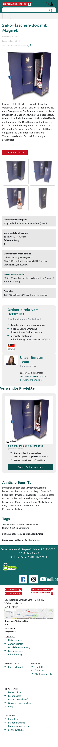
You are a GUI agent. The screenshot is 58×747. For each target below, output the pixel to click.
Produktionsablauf (18, 699)
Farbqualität (14, 695)
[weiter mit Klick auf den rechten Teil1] (29, 75)
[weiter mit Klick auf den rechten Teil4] (42, 198)
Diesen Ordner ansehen (30, 466)
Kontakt (39, 666)
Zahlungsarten (15, 643)
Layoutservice (15, 650)
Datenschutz (10, 631)
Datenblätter (15, 692)
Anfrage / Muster (15, 152)
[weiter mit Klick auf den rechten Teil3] (15, 198)
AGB (6, 624)
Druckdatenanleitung (19, 647)
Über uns (39, 670)
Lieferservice (15, 640)
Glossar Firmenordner (19, 702)
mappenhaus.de (16, 722)
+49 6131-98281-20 (35, 376)
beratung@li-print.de (31, 379)
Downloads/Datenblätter (16, 620)
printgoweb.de (16, 729)
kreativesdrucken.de (19, 726)
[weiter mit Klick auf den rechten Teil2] (42, 171)
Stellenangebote (43, 673)
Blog (10, 706)
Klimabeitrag (15, 654)
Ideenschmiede (16, 666)
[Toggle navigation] (6, 16)
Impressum (9, 628)
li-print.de (13, 718)
